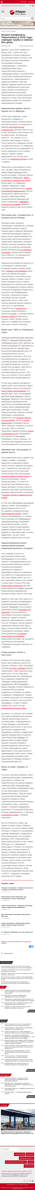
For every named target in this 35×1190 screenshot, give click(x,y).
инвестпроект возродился (12, 586)
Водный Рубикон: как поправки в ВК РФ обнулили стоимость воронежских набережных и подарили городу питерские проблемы (19, 1042)
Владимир (23, 684)
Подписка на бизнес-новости (7, 1187)
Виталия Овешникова (19, 604)
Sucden (17, 777)
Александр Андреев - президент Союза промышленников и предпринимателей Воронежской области (16, 1079)
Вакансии (17, 1187)
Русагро (20, 767)
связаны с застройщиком (16, 271)
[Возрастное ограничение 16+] (2, 2)
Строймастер (8, 66)
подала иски (20, 308)
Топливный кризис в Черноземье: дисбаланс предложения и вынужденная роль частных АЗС (17, 1132)
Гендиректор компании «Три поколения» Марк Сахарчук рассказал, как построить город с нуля (19, 1060)
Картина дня (19, 1154)
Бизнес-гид (29, 1166)
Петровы (17, 759)
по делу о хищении (17, 668)
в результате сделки (9, 815)
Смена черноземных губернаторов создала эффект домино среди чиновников (15, 924)
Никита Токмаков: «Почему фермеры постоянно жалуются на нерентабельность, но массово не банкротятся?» (19, 1047)
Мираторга (17, 178)
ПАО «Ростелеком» (22, 474)
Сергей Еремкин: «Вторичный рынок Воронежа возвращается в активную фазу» (18, 1028)
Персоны (32, 1187)
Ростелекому (22, 506)
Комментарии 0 (8, 953)
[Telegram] (33, 946)
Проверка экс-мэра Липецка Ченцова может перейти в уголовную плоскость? (18, 1007)
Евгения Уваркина (9, 84)
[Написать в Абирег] (33, 6)
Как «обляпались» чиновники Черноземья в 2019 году (16, 915)
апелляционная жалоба (11, 514)
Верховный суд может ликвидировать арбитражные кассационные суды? (16, 996)
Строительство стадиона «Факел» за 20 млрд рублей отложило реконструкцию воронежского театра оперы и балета (17, 978)
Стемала (28, 548)
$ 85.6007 (23, 1)
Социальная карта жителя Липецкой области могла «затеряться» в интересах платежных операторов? (18, 992)
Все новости (6, 1149)
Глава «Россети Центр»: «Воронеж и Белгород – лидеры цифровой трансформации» (17, 906)
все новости (30, 1070)
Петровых (11, 724)
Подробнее (31, 1096)
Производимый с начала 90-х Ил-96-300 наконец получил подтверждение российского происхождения (16, 967)
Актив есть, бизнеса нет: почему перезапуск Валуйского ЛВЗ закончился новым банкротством (19, 1032)
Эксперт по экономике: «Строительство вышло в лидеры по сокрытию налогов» (17, 888)
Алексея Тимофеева (9, 607)
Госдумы (13, 314)
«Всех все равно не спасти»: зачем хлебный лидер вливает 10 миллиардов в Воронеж (18, 1024)
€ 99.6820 (31, 1)
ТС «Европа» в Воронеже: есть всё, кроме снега (17, 932)
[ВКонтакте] (30, 946)
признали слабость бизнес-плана (15, 476)
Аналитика (4, 1105)
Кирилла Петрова (8, 735)
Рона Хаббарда (18, 738)
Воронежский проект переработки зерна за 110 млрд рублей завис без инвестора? (18, 1003)
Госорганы (20, 1188)
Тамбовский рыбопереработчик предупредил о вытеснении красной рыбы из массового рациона (15, 982)
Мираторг (20, 111)
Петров (25, 740)
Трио (4, 769)
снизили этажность (9, 316)
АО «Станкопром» (24, 676)
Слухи (2, 987)
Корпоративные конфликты (16, 1162)
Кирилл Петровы (8, 687)
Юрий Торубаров (15, 172)
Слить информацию (24, 1187)
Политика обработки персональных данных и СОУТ (16, 1171)
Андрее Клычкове (25, 588)
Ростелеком (22, 450)
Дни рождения (5, 1075)
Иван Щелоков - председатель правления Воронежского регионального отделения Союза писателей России (19, 1084)
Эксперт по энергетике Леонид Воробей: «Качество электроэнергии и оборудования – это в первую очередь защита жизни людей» (19, 1036)
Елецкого (29, 783)
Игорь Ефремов (16, 396)
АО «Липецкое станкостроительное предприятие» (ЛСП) (14, 681)
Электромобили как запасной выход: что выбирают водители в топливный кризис (17, 1064)
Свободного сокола (10, 74)
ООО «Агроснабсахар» (20, 785)
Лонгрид (3, 1021)
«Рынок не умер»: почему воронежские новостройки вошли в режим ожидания (16, 1056)
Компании (15, 1188)
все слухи (31, 1011)
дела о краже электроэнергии (13, 391)
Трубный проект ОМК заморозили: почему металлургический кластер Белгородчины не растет (18, 1052)
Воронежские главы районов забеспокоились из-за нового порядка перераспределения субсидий (19, 999)
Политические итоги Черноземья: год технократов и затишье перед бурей (13, 897)
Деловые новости (26, 1158)
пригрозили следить (18, 159)
